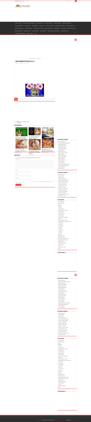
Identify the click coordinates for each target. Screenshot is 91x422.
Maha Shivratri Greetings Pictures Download (23, 121)
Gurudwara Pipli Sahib (62, 192)
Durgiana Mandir (28, 25)
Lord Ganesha (63, 28)
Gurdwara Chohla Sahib (62, 182)
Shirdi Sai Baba (61, 241)
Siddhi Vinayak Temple (62, 242)
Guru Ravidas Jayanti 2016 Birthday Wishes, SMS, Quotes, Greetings (34, 137)
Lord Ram (60, 228)
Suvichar (59, 245)
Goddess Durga (61, 214)
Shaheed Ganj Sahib (64, 30)
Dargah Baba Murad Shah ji (63, 210)
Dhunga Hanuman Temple (62, 152)
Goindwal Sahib (35, 25)
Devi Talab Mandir (61, 213)
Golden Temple (41, 25)
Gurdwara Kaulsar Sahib (19, 28)
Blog (59, 204)
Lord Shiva (60, 231)
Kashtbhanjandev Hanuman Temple (64, 221)
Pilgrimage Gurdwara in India (63, 194)
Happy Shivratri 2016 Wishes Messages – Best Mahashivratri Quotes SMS (47, 150)
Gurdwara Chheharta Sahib (60, 25)
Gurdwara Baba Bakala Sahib (63, 180)
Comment (17, 159)
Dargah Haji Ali (60, 211)
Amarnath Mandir (61, 201)
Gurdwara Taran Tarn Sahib (38, 28)
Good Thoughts (61, 215)
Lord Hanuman (60, 225)
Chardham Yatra (61, 208)
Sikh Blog (59, 207)
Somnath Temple (61, 244)
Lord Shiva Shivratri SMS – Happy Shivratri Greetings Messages (34, 152)
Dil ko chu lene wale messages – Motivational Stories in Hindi (20, 151)
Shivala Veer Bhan (30, 33)
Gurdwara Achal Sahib (50, 25)
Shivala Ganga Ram (61, 305)
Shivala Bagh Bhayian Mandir (20, 33)
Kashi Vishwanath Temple (62, 220)
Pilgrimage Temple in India (63, 239)
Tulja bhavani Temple (62, 385)
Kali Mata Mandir (57, 28)
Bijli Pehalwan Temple (62, 147)
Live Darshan (60, 222)
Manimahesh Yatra (61, 235)
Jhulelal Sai (60, 218)
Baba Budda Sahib (39, 23)
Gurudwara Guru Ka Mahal (63, 191)
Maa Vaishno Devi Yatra (71, 28)
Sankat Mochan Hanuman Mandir (54, 30)
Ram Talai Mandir (35, 30)
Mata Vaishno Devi (61, 237)
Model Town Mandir (18, 30)
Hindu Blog (60, 205)
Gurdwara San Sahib (28, 28)
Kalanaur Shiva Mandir (48, 28)
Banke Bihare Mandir (57, 23)
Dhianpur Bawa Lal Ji (61, 151)
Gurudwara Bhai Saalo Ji (62, 328)
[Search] (76, 1)
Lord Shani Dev (61, 368)
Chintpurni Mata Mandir (19, 25)
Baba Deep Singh (61, 203)
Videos (35, 33)
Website (16, 177)
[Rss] (68, 1)
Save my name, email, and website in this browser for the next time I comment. (34, 182)
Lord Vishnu (60, 232)
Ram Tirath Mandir (43, 30)
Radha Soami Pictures (27, 30)
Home (27, 1)
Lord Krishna (60, 227)
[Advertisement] (53, 12)
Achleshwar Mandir (18, 23)
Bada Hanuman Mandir (48, 23)
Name (16, 170)
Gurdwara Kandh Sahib (70, 25)
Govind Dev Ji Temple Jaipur (63, 217)
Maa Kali (59, 234)
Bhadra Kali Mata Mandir (66, 23)
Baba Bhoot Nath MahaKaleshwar (29, 23)
